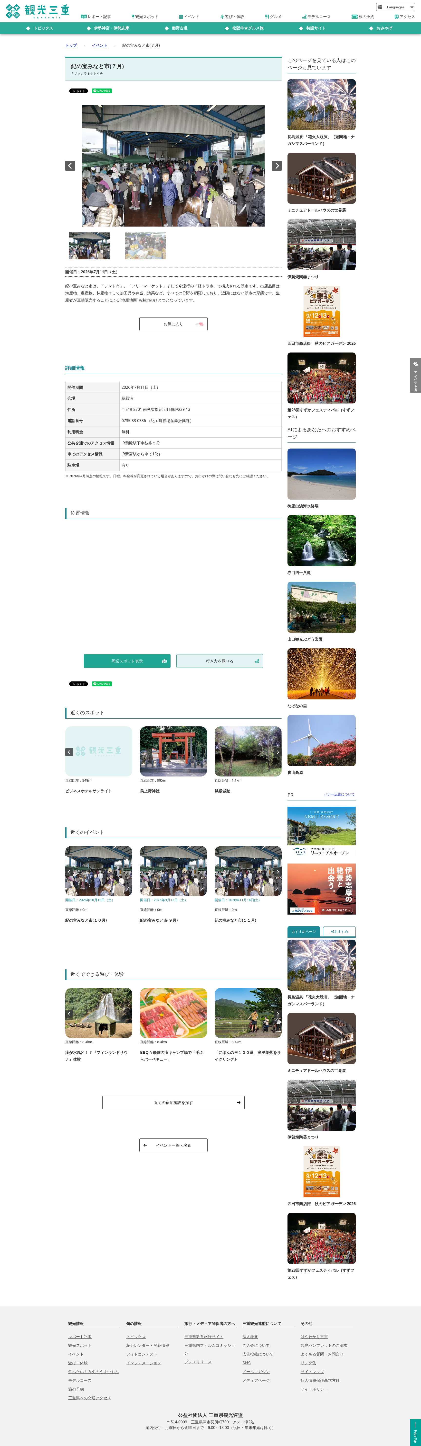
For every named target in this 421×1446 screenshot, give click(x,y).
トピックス (43, 28)
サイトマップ (312, 1372)
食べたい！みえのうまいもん (93, 1372)
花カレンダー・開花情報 (147, 1345)
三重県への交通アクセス (89, 1398)
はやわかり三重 (314, 1337)
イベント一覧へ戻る (173, 1145)
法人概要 (250, 1337)
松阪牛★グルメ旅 (248, 28)
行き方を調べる (219, 661)
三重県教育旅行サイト (203, 1337)
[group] (98, 762)
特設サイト (316, 28)
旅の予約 (76, 1389)
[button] (277, 166)
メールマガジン (256, 1372)
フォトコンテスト (141, 1354)
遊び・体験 (78, 1363)
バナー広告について (339, 794)
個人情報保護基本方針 (320, 1380)
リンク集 (308, 1363)
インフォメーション (143, 1363)
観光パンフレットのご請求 (324, 1345)
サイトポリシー (314, 1389)
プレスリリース (198, 1362)
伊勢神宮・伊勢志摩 (111, 28)
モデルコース (80, 1380)
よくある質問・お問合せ (322, 1354)
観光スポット (80, 1345)
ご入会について (256, 1345)
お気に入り (181, 323)
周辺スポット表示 (127, 661)
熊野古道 (180, 28)
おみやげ (384, 28)
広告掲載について (258, 1354)
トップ (71, 45)
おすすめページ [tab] (304, 931)
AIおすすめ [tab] (339, 931)
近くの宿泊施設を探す (173, 1102)
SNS (246, 1363)
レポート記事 (80, 1337)
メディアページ (256, 1380)
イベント (99, 45)
